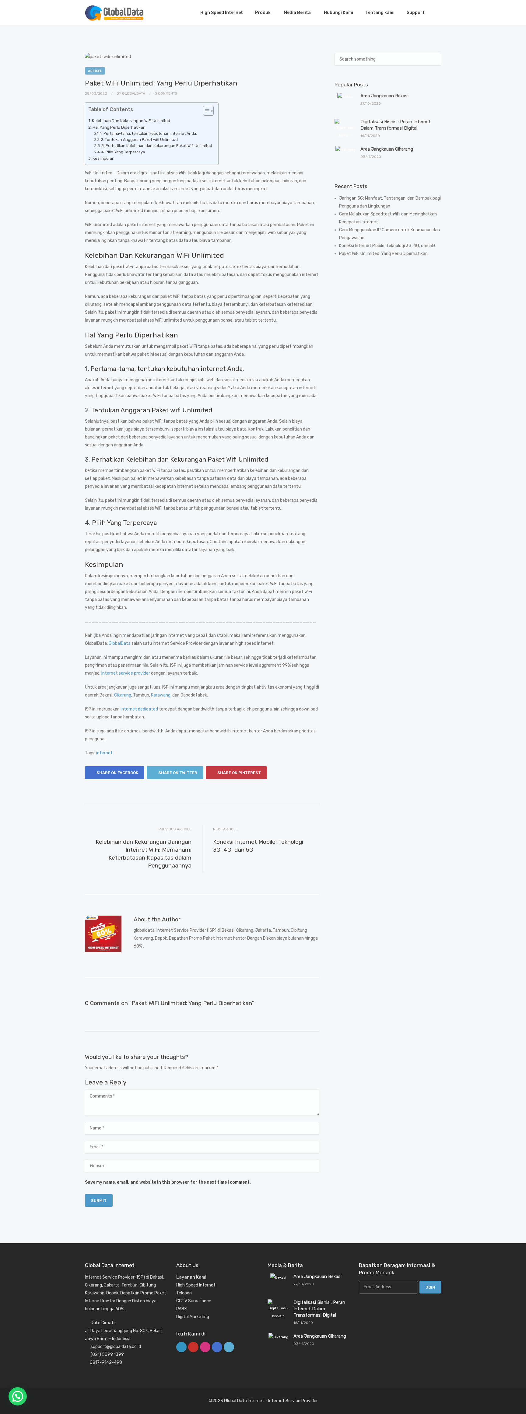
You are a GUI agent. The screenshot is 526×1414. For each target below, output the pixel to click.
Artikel (95, 71)
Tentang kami (379, 12)
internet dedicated (139, 709)
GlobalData (120, 643)
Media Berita (298, 12)
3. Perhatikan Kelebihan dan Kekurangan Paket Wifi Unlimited (156, 145)
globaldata (133, 93)
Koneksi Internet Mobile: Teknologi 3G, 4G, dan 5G (387, 245)
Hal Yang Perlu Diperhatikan (119, 127)
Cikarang (122, 695)
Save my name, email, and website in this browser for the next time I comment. (168, 1182)
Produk (263, 12)
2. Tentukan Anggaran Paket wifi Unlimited (139, 139)
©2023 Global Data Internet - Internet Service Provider (263, 1400)
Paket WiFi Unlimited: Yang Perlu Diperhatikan (383, 253)
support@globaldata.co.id (116, 1346)
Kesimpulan (103, 158)
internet (104, 753)
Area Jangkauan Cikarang (386, 149)
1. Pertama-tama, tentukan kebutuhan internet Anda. (148, 133)
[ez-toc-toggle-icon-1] (205, 111)
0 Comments (166, 93)
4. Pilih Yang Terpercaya (123, 152)
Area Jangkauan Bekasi (384, 96)
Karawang (160, 695)
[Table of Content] (208, 111)
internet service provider (125, 673)
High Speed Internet (221, 12)
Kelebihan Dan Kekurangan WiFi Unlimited (131, 120)
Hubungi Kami (338, 12)
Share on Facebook (117, 772)
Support (416, 12)
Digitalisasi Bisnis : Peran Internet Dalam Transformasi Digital (319, 1309)
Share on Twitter (177, 772)
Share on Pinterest (238, 772)
